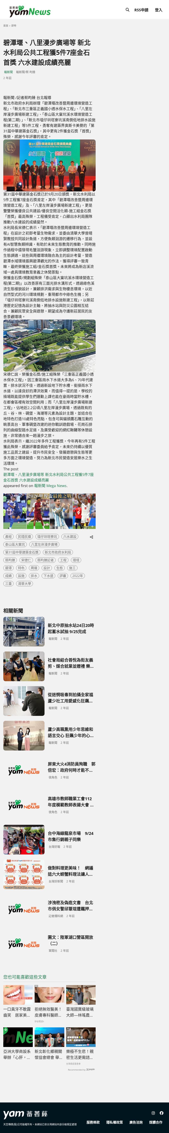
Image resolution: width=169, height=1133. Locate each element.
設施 (21, 576)
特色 (21, 568)
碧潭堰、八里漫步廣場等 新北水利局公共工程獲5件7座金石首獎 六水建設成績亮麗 (48, 477)
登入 (158, 9)
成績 (8, 576)
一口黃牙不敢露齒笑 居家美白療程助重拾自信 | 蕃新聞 (17, 1012)
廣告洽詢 (136, 1122)
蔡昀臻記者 (45, 560)
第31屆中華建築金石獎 (22, 552)
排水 (34, 576)
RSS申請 (141, 9)
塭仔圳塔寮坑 (47, 536)
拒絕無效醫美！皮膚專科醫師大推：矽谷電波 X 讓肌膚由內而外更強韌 (48, 1012)
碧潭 (8, 568)
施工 (72, 568)
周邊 (34, 568)
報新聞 (8, 72)
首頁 (5, 25)
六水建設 (69, 536)
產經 (8, 536)
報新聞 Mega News (50, 485)
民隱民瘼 (24, 536)
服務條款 (93, 1122)
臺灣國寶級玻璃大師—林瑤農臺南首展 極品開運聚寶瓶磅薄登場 (80, 1012)
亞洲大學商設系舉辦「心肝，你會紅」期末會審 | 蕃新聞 (17, 1054)
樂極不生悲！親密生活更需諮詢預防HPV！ (80, 1054)
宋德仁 (26, 560)
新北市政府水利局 (58, 552)
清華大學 (24, 583)
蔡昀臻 (10, 560)
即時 (13, 25)
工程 (63, 560)
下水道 (48, 576)
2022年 (77, 576)
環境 (76, 560)
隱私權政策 (114, 1122)
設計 (46, 568)
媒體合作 (155, 1122)
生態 (59, 568)
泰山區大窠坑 (15, 544)
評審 (63, 576)
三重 (8, 583)
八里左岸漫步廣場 (44, 544)
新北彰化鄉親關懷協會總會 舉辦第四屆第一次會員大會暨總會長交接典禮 (49, 1054)
